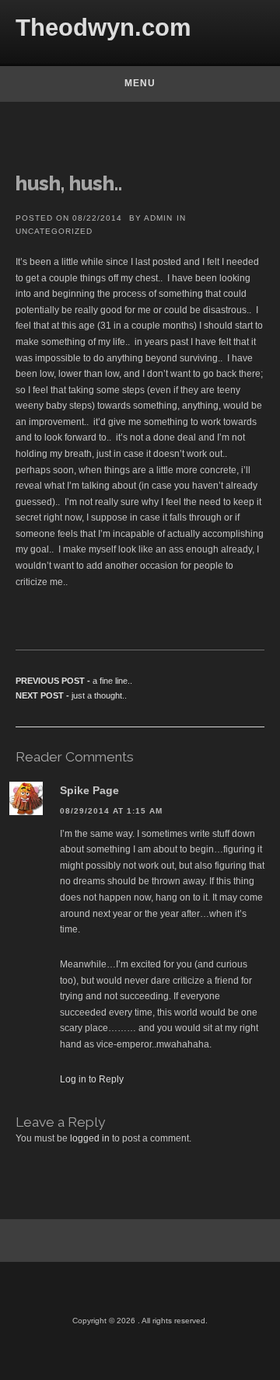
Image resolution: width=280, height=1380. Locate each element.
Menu (140, 83)
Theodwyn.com (103, 27)
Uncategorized (54, 231)
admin (158, 218)
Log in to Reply (92, 1079)
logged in (90, 1138)
